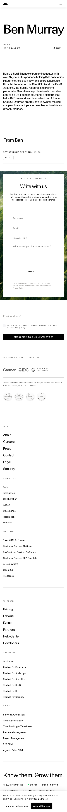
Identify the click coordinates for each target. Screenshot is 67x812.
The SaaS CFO (14, 48)
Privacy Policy (18, 288)
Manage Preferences (16, 806)
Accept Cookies (41, 806)
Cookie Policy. (40, 799)
